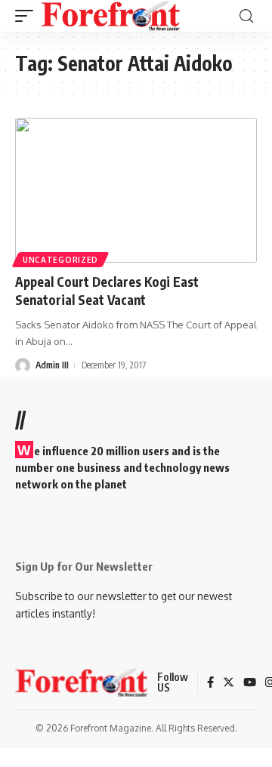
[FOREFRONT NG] (111, 16)
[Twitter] (228, 683)
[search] (246, 16)
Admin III (52, 365)
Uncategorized (60, 259)
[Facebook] (210, 683)
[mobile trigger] (28, 16)
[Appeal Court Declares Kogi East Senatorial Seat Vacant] (136, 190)
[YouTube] (249, 683)
